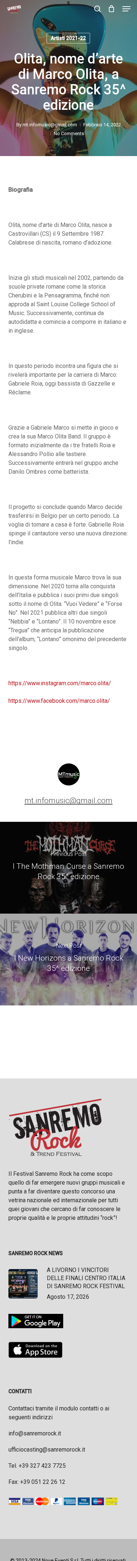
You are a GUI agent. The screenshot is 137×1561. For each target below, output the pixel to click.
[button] (126, 8)
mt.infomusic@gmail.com (50, 124)
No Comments (69, 133)
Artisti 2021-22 (68, 38)
